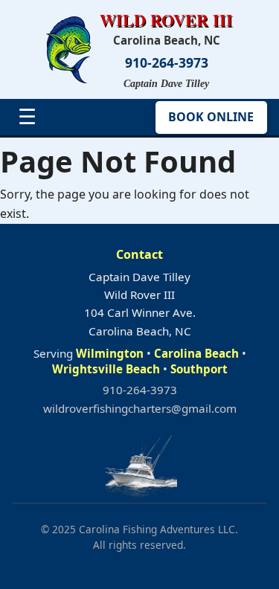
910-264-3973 (166, 62)
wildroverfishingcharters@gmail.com (140, 408)
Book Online (211, 117)
